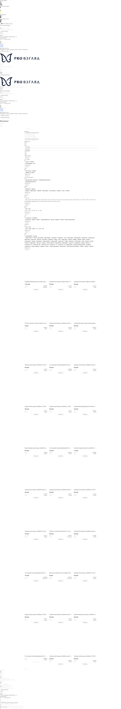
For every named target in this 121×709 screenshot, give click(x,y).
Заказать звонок (4, 31)
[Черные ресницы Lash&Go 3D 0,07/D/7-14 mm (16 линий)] (36, 516)
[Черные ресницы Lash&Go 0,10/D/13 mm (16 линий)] (85, 474)
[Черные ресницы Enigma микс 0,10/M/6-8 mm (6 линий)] (60, 266)
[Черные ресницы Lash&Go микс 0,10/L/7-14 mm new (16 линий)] (60, 474)
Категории (28, 128)
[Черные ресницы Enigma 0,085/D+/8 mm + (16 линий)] (85, 266)
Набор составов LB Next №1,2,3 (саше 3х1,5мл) (64, 531)
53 (28, 669)
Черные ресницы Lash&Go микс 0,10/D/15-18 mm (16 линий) (93, 531)
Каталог (1, 675)
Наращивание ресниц (5, 678)
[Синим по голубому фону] (0, 10)
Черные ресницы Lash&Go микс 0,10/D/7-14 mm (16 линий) (68, 323)
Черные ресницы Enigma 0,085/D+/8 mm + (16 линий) (91, 281)
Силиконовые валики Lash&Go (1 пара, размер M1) (90, 448)
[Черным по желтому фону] (0, 12)
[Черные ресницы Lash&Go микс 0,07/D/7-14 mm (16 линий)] (60, 599)
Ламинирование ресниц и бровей (7, 679)
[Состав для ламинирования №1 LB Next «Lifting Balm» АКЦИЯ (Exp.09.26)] (36, 557)
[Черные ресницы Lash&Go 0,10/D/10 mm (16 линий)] (60, 391)
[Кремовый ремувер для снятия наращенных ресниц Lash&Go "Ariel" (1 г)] (85, 391)
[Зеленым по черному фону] (0, 13)
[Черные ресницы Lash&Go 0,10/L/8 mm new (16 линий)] (85, 557)
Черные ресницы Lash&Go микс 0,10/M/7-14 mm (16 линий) (44, 489)
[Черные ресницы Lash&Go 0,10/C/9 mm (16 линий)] (85, 641)
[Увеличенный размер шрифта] (1, 5)
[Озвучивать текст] (1, 20)
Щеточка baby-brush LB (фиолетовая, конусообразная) (67, 573)
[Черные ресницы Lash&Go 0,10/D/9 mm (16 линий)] (36, 599)
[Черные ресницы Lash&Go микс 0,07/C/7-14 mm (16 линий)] (60, 641)
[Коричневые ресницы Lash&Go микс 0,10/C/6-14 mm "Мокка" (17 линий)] (36, 432)
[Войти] (0, 106)
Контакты (2, 681)
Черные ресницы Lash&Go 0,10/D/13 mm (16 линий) (90, 489)
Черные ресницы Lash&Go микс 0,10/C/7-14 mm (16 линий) (92, 365)
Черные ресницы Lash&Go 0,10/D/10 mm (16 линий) (65, 406)
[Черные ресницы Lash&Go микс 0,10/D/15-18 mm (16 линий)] (85, 516)
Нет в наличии (36, 662)
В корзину (36, 289)
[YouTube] (5, 26)
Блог (1, 674)
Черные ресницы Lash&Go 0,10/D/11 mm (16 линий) (41, 406)
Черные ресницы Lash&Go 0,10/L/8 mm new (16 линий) (91, 573)
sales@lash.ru (3, 34)
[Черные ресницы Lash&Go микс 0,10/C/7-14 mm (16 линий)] (85, 349)
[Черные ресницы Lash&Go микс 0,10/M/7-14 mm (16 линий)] (36, 474)
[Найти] (1, 89)
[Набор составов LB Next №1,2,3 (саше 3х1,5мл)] (60, 516)
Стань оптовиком (3, 684)
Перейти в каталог (5, 51)
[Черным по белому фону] (0, 7)
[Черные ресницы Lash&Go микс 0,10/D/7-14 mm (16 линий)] (60, 308)
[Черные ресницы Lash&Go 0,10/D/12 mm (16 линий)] (36, 349)
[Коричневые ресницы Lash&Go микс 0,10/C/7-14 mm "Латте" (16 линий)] (85, 599)
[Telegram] (3, 26)
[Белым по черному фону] (0, 9)
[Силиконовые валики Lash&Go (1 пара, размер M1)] (85, 432)
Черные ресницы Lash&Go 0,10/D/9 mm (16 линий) (41, 614)
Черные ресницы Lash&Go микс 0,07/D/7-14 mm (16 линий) (68, 614)
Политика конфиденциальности (7, 704)
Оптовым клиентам (5, 74)
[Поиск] (1, 73)
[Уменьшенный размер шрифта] (0, 1)
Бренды (1, 673)
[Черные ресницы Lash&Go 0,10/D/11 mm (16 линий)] (36, 391)
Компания (2, 670)
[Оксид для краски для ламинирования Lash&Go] (85, 308)
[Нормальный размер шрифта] (1, 3)
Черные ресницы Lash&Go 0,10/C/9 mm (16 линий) (90, 656)
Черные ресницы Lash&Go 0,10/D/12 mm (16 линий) (41, 365)
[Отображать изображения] (0, 16)
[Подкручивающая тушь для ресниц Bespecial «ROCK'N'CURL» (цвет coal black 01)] (36, 266)
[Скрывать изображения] (0, 17)
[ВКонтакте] (0, 26)
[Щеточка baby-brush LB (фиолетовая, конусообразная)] (60, 557)
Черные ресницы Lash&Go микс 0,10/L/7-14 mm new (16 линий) (69, 489)
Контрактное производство (6, 685)
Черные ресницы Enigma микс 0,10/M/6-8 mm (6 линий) (67, 281)
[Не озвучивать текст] (0, 22)
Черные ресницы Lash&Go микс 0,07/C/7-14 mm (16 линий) (68, 656)
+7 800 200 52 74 (5, 28)
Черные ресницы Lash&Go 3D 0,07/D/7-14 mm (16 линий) (43, 531)
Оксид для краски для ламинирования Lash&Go (89, 323)
